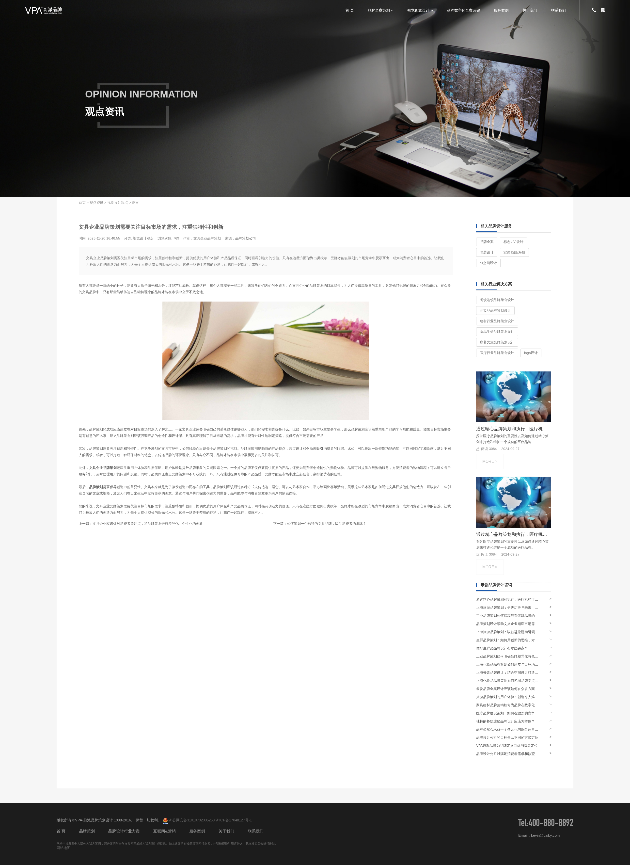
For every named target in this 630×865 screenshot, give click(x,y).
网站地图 (63, 848)
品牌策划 (87, 831)
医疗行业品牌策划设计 (497, 353)
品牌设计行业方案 (124, 831)
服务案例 (501, 10)
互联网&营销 (164, 831)
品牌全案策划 (379, 10)
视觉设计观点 (117, 203)
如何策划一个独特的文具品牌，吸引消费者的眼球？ (326, 524)
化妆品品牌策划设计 (495, 310)
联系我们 (558, 10)
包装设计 (487, 252)
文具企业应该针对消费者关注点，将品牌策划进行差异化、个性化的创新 (148, 524)
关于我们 (529, 10)
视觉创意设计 (418, 10)
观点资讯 (96, 203)
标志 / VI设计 (513, 242)
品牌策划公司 (245, 238)
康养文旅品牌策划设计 (497, 342)
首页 (82, 203)
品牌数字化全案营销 (463, 10)
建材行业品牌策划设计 (497, 321)
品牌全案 (487, 242)
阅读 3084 (489, 449)
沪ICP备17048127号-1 (234, 820)
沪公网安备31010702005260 (192, 820)
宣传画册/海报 (514, 252)
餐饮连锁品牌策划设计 (497, 300)
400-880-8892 (551, 824)
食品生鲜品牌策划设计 (497, 332)
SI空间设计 (488, 263)
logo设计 (531, 353)
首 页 (350, 10)
